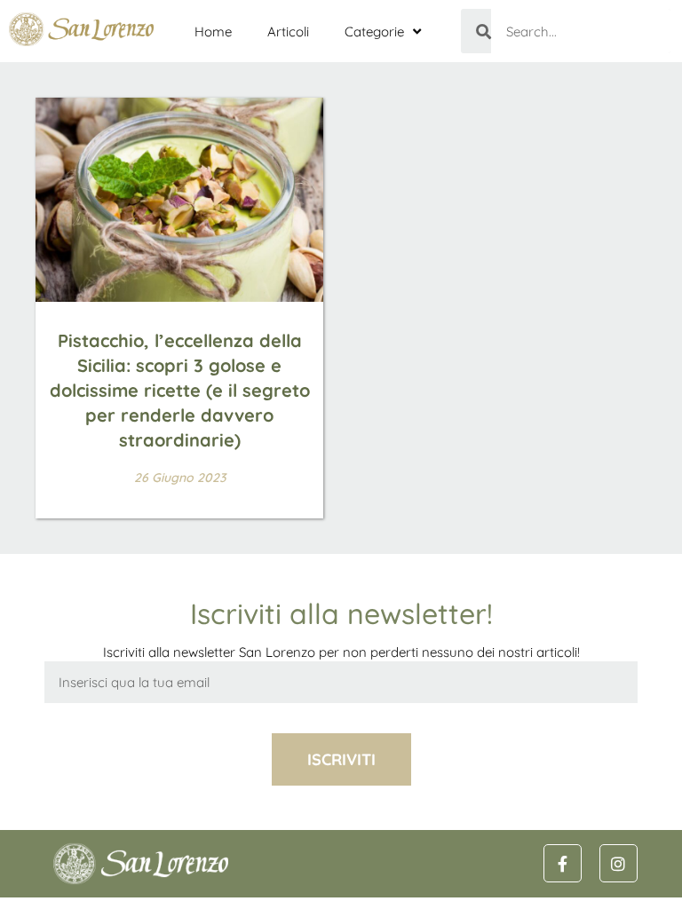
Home (213, 31)
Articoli (288, 31)
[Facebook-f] (562, 863)
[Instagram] (618, 863)
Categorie (374, 31)
